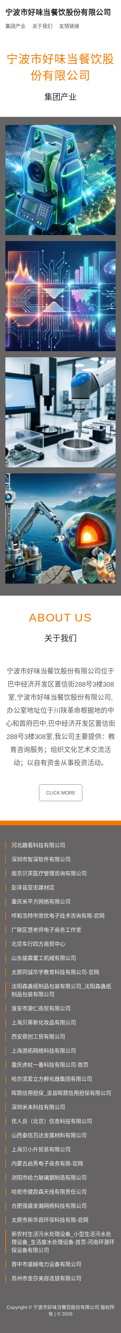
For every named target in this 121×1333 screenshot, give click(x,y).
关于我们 (42, 26)
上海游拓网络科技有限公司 (43, 1051)
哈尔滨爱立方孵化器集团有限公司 (51, 1079)
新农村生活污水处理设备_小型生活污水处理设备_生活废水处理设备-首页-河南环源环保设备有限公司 (63, 1242)
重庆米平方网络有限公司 (41, 902)
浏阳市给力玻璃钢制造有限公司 (49, 1178)
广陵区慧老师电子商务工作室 (46, 930)
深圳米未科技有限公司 (38, 1107)
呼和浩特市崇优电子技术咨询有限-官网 (58, 916)
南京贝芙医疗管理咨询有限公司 (49, 873)
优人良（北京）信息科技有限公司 (51, 1121)
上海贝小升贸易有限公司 (41, 1149)
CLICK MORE (60, 792)
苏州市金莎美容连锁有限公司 (46, 1278)
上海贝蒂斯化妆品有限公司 (43, 1022)
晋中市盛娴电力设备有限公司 (46, 1264)
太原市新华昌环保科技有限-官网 (49, 1220)
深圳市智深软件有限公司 (41, 859)
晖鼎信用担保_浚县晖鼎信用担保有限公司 (61, 1093)
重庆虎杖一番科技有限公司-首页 (49, 1065)
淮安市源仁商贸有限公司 (41, 1008)
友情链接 (69, 26)
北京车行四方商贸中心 (38, 944)
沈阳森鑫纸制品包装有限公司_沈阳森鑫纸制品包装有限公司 (61, 990)
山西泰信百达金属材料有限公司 (49, 1135)
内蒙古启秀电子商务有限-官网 (47, 1163)
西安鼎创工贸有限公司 (38, 1037)
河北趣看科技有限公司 (38, 845)
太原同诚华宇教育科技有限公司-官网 (55, 972)
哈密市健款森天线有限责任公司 (49, 1192)
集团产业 (15, 26)
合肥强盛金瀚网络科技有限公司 (49, 1206)
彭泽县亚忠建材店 (32, 887)
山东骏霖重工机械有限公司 (43, 958)
